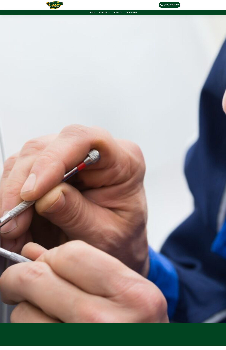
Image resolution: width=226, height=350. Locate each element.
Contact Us (131, 12)
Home (92, 12)
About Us (117, 12)
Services (103, 12)
